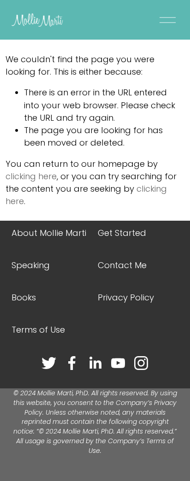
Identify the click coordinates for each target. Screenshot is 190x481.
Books (24, 297)
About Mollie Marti (49, 233)
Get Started (122, 233)
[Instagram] (141, 363)
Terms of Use (38, 329)
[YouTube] (118, 363)
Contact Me (122, 265)
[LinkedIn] (95, 363)
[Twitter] (49, 363)
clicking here (31, 176)
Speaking (31, 265)
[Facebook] (72, 363)
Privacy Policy (126, 297)
